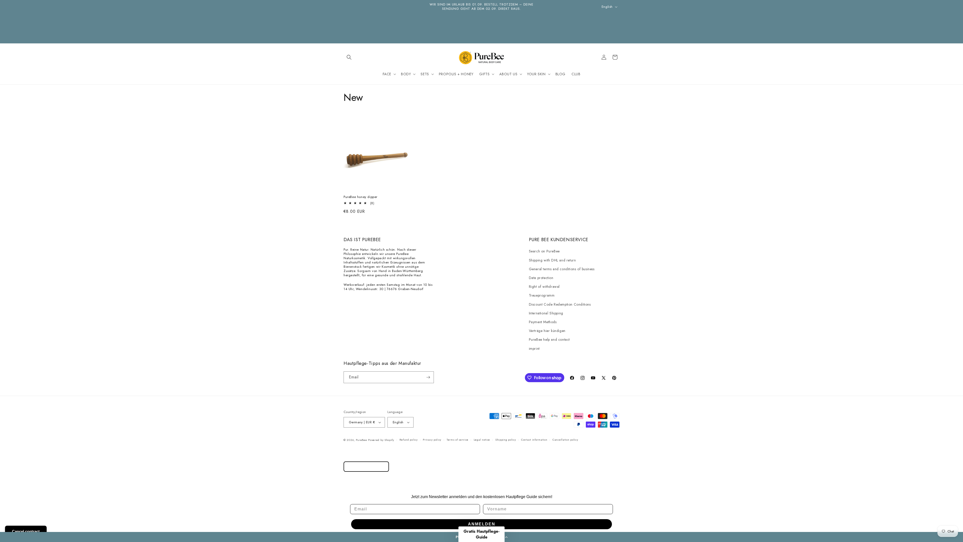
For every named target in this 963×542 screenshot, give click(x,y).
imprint (534, 348)
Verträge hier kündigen (547, 330)
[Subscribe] (428, 377)
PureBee (361, 440)
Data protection (541, 277)
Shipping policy (505, 440)
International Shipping (546, 313)
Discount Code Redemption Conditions (560, 304)
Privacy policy (432, 440)
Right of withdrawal (544, 286)
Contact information (534, 440)
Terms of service (457, 440)
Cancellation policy (565, 440)
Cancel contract (26, 531)
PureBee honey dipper (360, 197)
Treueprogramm (542, 295)
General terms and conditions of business (562, 269)
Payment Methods (543, 321)
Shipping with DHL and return (552, 260)
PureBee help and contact (549, 339)
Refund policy (408, 440)
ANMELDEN (481, 524)
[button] (349, 57)
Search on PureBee (544, 251)
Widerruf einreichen (366, 466)
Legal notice (482, 440)
